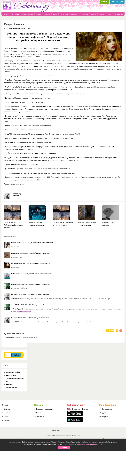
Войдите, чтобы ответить (44, 243)
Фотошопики (64, 14)
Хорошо (63, 447)
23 (31, 28)
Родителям (40, 413)
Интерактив (84, 14)
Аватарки (6, 14)
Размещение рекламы (44, 409)
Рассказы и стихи (18, 28)
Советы (93, 14)
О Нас (6, 417)
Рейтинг (9, 384)
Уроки (55, 14)
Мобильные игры (27, 14)
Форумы (105, 417)
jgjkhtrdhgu (15, 253)
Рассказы (74, 14)
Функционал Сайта (13, 372)
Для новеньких (11, 388)
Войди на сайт (9, 337)
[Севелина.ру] (26, 11)
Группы (104, 413)
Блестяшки (15, 14)
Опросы (101, 14)
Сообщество (119, 14)
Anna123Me (15, 284)
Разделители (11, 375)
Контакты (7, 413)
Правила (7, 420)
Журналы (47, 14)
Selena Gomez (16, 243)
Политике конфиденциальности (89, 444)
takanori (16, 195)
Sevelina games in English (78, 409)
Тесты (109, 14)
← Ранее (110, 330)
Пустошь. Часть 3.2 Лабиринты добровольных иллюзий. (13, 225)
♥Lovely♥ (14, 263)
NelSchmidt (15, 274)
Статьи (38, 14)
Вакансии (40, 417)
